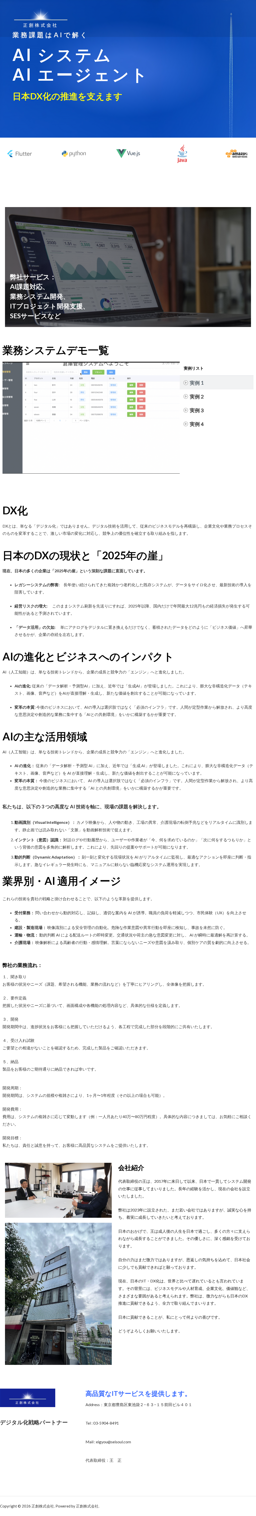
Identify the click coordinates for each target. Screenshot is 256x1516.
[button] (10, 153)
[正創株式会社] (41, 17)
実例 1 (197, 383)
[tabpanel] (91, 418)
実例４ (197, 424)
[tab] (217, 382)
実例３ (197, 410)
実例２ (197, 396)
